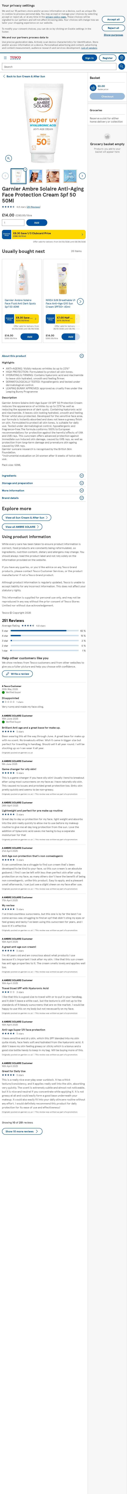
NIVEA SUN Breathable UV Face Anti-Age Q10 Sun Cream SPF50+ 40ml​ (61, 303)
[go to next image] (82, 176)
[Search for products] (121, 66)
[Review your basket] (93, 87)
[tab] (18, 176)
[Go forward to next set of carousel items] (80, 301)
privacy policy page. (56, 16)
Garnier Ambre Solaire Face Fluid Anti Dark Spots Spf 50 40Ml (20, 303)
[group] (22, 301)
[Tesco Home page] (15, 57)
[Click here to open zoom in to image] (8, 158)
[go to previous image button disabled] (5, 176)
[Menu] (5, 57)
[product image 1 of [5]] (44, 123)
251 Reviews (33, 206)
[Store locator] (121, 57)
